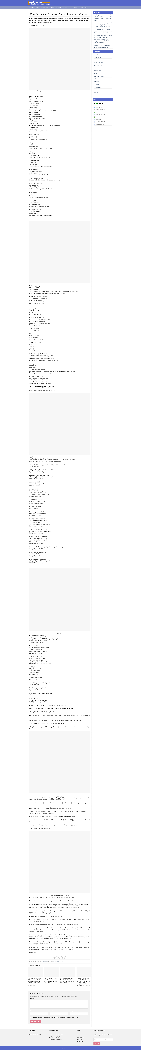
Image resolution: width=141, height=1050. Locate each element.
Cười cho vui (97, 60)
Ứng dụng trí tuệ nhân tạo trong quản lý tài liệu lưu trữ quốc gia (102, 46)
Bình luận (32, 998)
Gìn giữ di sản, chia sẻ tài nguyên (35, 1034)
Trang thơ (96, 92)
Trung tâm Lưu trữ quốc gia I (55, 1036)
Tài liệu (95, 79)
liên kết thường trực (58, 961)
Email (52, 1011)
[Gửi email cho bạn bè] (59, 957)
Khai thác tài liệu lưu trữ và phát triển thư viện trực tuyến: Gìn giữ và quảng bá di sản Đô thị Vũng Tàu (51, 980)
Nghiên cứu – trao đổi (56, 7)
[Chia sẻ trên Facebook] (54, 957)
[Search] (85, 7)
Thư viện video (97, 87)
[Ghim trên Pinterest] (62, 957)
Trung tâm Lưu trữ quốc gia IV (55, 1039)
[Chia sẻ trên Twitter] (57, 957)
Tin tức (37, 7)
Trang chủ (31, 7)
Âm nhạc (96, 54)
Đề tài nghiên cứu (98, 65)
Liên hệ (82, 7)
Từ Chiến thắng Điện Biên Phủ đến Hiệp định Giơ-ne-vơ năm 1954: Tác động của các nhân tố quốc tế (67, 980)
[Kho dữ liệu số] (40, 3)
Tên (31, 1011)
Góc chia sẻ (74, 7)
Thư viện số (66, 7)
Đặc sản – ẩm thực (98, 62)
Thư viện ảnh (97, 81)
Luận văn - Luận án (81, 1036)
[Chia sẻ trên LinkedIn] (65, 957)
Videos (95, 95)
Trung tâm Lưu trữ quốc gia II (55, 1037)
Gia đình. (31, 12)
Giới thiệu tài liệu (45, 7)
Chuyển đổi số (97, 57)
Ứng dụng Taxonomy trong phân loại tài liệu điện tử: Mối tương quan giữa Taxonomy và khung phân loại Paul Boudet (35, 981)
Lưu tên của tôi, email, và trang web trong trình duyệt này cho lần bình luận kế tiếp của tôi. (55, 1017)
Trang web (73, 1011)
